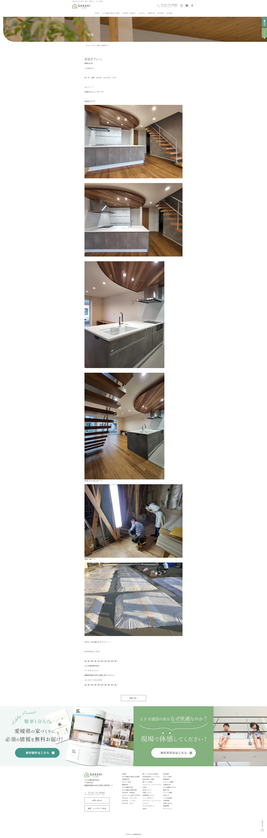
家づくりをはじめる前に (151, 774)
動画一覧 (166, 790)
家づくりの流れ (148, 782)
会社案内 (169, 13)
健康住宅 (125, 784)
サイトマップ (167, 808)
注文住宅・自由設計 (129, 13)
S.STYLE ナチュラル (129, 798)
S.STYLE (142, 13)
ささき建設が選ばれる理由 (111, 13)
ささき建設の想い (128, 787)
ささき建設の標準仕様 (129, 790)
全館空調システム (148, 795)
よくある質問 (167, 798)
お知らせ (166, 795)
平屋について (147, 792)
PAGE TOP (262, 823)
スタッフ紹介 (167, 776)
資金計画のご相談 (148, 779)
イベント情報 (264, 32)
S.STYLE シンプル (128, 800)
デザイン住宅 (126, 782)
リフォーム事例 (168, 782)
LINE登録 (166, 800)
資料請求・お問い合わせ (264, 22)
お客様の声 (151, 13)
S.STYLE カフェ (128, 803)
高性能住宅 (125, 779)
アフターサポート (148, 806)
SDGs (144, 808)
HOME (97, 13)
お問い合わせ (97, 800)
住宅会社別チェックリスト (151, 776)
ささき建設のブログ (169, 787)
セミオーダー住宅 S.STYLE (131, 795)
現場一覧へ (133, 698)
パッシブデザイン (148, 798)
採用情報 (166, 806)
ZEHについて (147, 790)
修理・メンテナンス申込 (97, 808)
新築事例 (166, 779)
